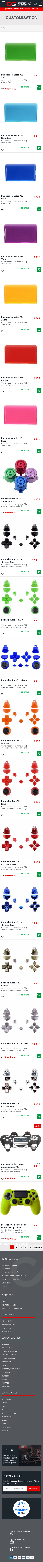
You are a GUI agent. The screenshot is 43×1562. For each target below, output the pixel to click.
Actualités (6, 1283)
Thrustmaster (7, 1427)
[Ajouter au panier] (39, 87)
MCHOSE (5, 1410)
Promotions (6, 1386)
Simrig (4, 1424)
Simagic (5, 1420)
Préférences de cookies (12, 1308)
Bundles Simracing (9, 1362)
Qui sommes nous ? (9, 1265)
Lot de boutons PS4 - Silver (14, 1043)
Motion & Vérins (8, 1358)
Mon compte (7, 1321)
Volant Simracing (9, 1348)
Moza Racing (7, 1417)
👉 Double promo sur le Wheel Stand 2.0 (21, 9)
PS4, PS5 (5, 1365)
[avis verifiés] (21, 1508)
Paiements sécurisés (10, 1272)
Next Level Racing (9, 1413)
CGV (3, 1301)
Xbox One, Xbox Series (11, 1369)
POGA (4, 1406)
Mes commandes (8, 1324)
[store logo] (17, 3)
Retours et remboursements (14, 1276)
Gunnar (5, 1431)
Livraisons (6, 1269)
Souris (4, 1379)
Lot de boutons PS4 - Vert (13, 620)
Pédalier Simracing (9, 1351)
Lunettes (5, 1383)
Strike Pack (6, 1399)
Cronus (5, 1403)
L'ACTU (8, 1449)
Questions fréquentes (11, 1279)
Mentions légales (9, 1305)
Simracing (6, 1344)
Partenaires (7, 1332)
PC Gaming (6, 1372)
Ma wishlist (6, 1328)
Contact (5, 1286)
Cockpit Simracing (9, 1355)
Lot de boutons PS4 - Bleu (14, 680)
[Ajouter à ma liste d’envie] (2, 89)
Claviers (5, 1376)
